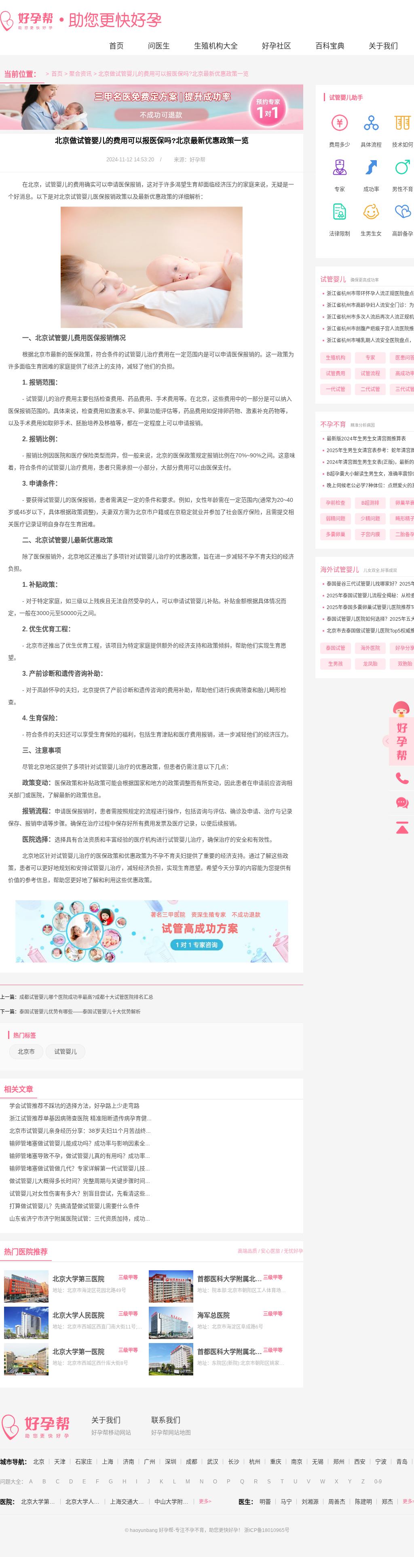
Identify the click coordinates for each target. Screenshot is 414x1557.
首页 (116, 46)
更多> (205, 1501)
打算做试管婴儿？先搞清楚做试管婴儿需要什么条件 (74, 1206)
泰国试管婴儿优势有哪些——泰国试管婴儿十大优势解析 (80, 1012)
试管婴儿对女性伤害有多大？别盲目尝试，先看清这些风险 (82, 1193)
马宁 (286, 1501)
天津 (59, 1461)
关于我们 (383, 46)
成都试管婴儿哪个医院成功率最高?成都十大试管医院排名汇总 (86, 997)
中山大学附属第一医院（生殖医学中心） (174, 1501)
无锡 (317, 1461)
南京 (296, 1461)
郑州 (338, 1461)
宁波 (381, 1461)
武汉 (212, 1461)
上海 (107, 1461)
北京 (38, 1461)
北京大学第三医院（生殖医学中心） (41, 1501)
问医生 (159, 46)
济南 (128, 1461)
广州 (149, 1461)
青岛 (402, 1461)
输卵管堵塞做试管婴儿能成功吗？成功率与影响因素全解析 (82, 1143)
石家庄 (83, 1461)
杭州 (254, 1461)
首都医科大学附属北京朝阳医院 (229, 1279)
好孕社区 (276, 46)
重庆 (275, 1461)
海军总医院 (213, 1315)
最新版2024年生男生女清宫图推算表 (366, 439)
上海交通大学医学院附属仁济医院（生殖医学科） (130, 1501)
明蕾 (265, 1501)
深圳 (170, 1461)
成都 (191, 1461)
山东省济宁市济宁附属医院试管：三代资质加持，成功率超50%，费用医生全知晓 (111, 1218)
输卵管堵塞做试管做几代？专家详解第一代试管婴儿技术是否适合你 (94, 1168)
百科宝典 (329, 46)
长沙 (233, 1461)
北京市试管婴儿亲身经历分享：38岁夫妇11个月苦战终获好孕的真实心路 (100, 1131)
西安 (359, 1461)
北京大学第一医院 (78, 1351)
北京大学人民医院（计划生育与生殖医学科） (85, 1501)
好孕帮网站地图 (171, 1432)
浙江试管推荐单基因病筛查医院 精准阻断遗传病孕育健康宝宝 (86, 1118)
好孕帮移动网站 (111, 1432)
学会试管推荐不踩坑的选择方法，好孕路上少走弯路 (74, 1105)
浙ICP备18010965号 (266, 1530)
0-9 (378, 1482)
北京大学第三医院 (78, 1279)
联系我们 (165, 1420)
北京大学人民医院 (78, 1315)
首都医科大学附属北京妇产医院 (229, 1351)
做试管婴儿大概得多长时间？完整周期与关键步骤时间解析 (82, 1181)
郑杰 (387, 1501)
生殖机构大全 (216, 46)
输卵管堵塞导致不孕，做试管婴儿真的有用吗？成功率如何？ (85, 1156)
